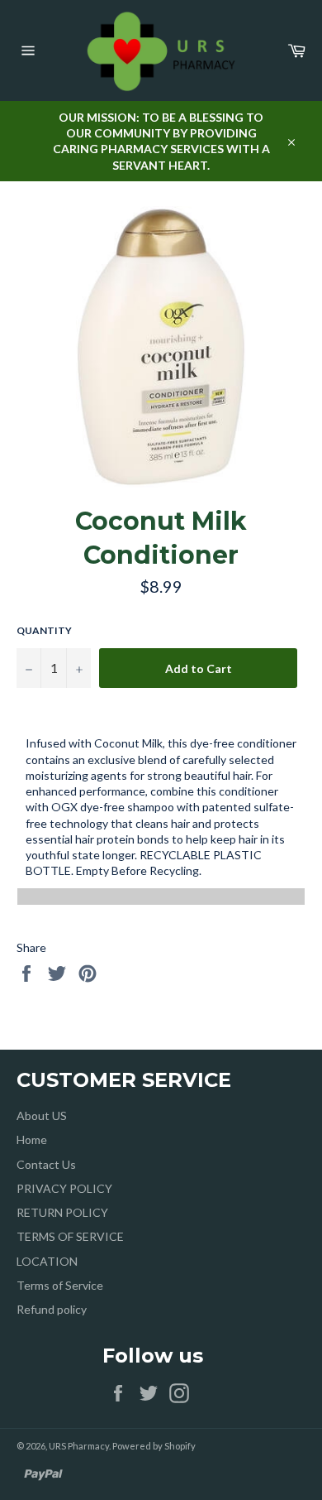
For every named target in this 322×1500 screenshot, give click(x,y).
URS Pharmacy (79, 1445)
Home (32, 1139)
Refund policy (52, 1309)
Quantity (44, 630)
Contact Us (46, 1164)
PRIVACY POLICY (64, 1188)
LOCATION (47, 1261)
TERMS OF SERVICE (70, 1236)
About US (42, 1115)
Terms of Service (60, 1285)
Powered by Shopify (154, 1445)
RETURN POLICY (62, 1212)
